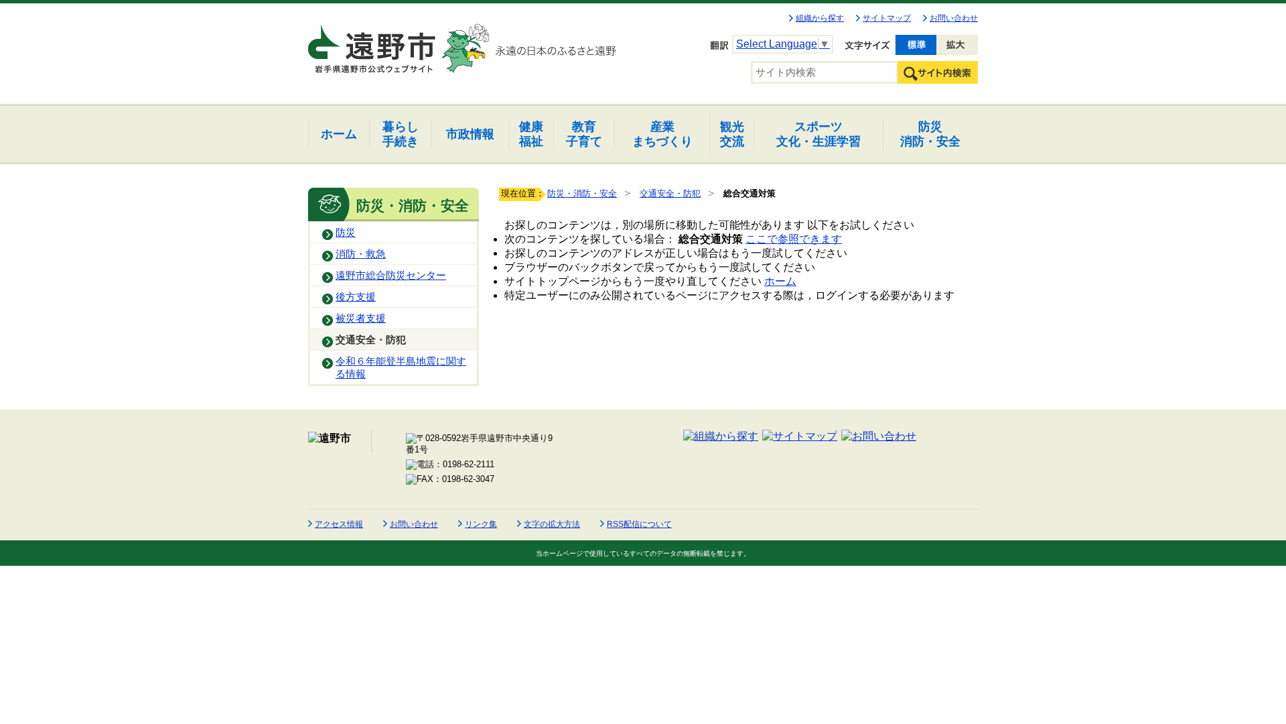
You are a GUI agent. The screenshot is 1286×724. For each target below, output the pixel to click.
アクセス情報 (339, 524)
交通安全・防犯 (371, 340)
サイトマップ (887, 18)
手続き (400, 133)
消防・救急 (361, 254)
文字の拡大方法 (552, 524)
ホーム (780, 281)
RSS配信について (639, 524)
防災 (346, 232)
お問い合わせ (954, 18)
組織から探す (820, 18)
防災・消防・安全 (582, 193)
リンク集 (481, 524)
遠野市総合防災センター (391, 275)
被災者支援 (361, 318)
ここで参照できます (793, 239)
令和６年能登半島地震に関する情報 (401, 367)
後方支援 (356, 297)
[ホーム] (373, 43)
